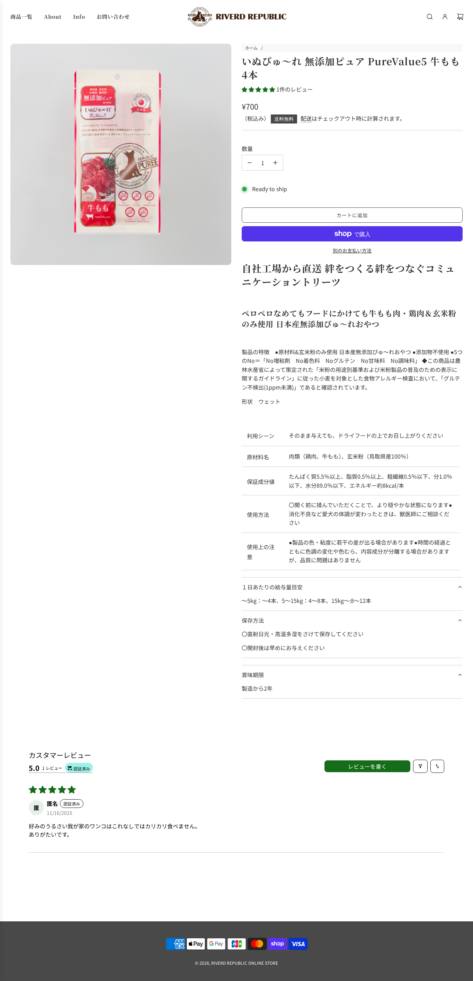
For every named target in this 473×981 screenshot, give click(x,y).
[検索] (429, 16)
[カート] (460, 16)
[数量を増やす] (275, 162)
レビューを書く (367, 766)
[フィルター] (420, 766)
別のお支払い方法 (352, 250)
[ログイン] (445, 16)
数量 (247, 148)
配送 (306, 118)
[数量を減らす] (249, 162)
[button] (259, 89)
